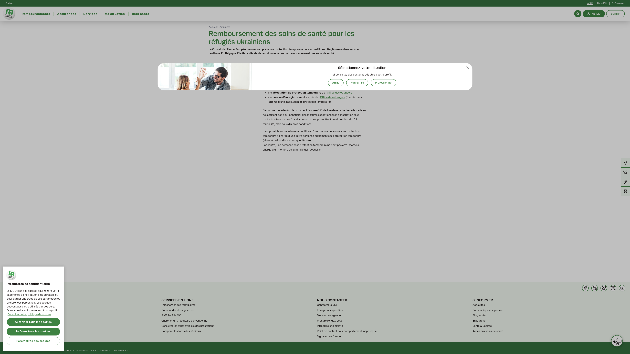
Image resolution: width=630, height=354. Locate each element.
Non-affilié (357, 82)
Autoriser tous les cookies (33, 322)
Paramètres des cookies (33, 341)
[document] (315, 76)
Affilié (335, 82)
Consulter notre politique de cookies (29, 314)
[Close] (467, 67)
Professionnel (383, 82)
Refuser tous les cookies (33, 331)
